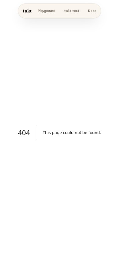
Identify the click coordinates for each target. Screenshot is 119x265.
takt (27, 11)
